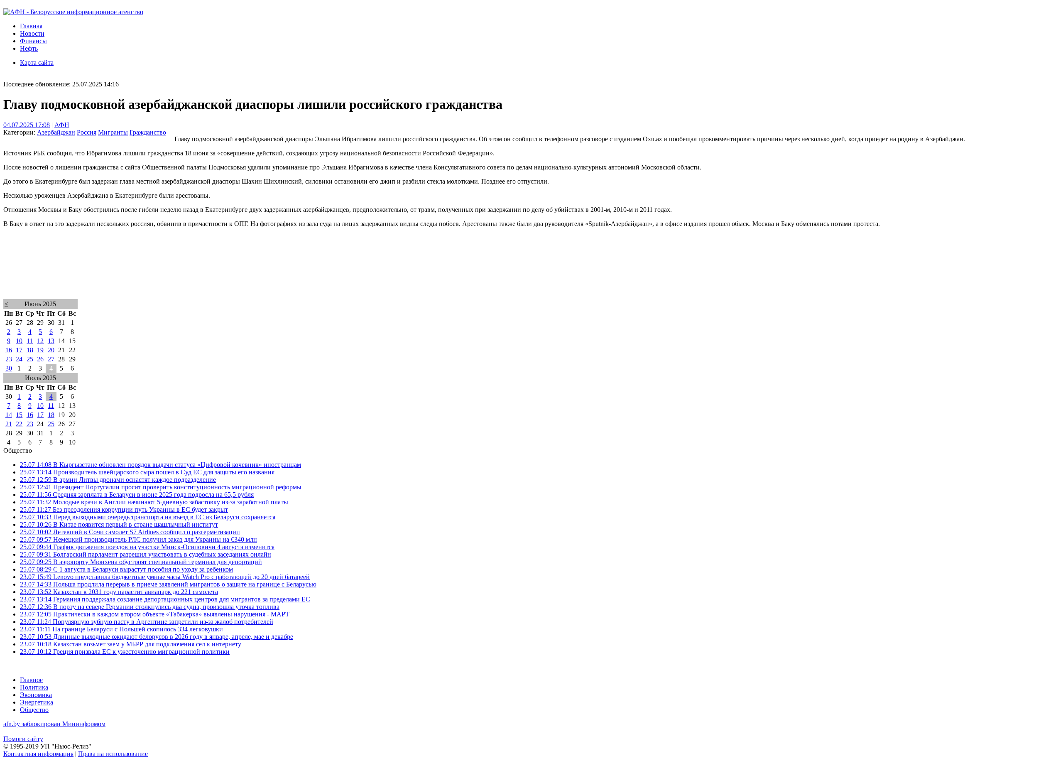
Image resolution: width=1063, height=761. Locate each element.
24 (19, 359)
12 (40, 340)
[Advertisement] (252, 274)
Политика (34, 687)
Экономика (36, 694)
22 (19, 423)
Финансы (33, 40)
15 (19, 414)
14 (8, 414)
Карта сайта (37, 62)
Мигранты (113, 132)
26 (40, 359)
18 (30, 349)
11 (30, 340)
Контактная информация (38, 753)
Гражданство (148, 132)
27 (51, 359)
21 (8, 423)
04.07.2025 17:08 (26, 124)
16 (8, 349)
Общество (34, 709)
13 (51, 340)
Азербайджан (56, 132)
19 (40, 349)
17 (19, 349)
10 (19, 340)
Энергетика (36, 702)
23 (8, 359)
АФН (61, 124)
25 (30, 359)
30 (8, 368)
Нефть (29, 48)
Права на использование (113, 753)
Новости (32, 33)
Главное (31, 679)
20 (51, 349)
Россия (86, 132)
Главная (31, 25)
